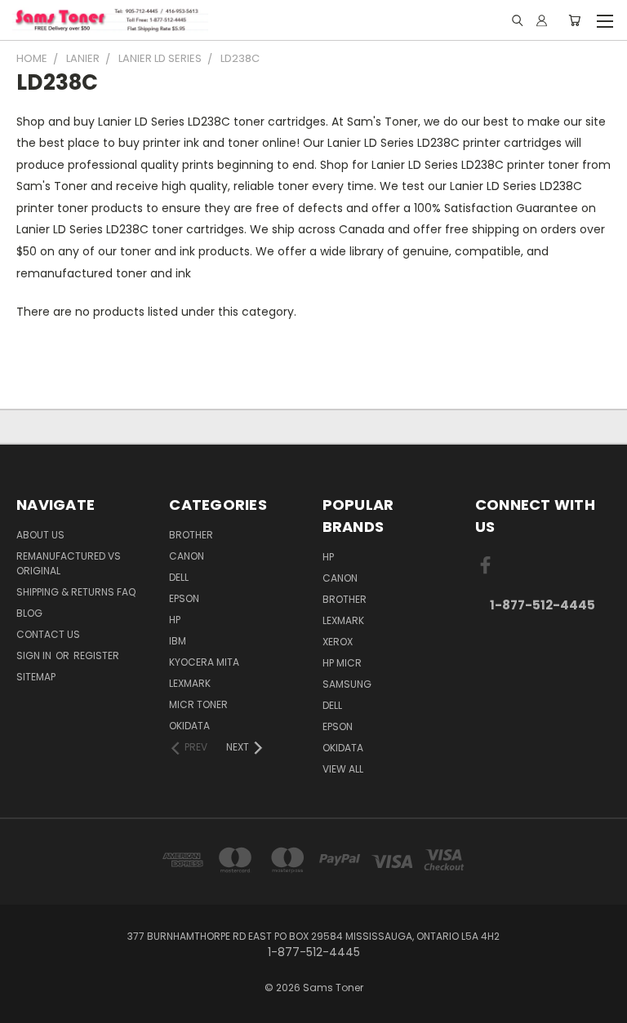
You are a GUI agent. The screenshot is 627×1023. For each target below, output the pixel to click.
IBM (177, 641)
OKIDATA (189, 726)
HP (174, 620)
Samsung (346, 684)
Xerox (337, 642)
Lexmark (190, 683)
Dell (179, 577)
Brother (191, 535)
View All (342, 769)
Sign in (35, 655)
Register (96, 655)
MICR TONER (198, 704)
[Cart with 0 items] (574, 20)
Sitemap (36, 677)
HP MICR (342, 663)
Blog (29, 613)
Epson (184, 598)
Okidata (342, 748)
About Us (40, 535)
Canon (186, 556)
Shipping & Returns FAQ (76, 592)
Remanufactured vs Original (68, 563)
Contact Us (48, 634)
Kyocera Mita (204, 662)
